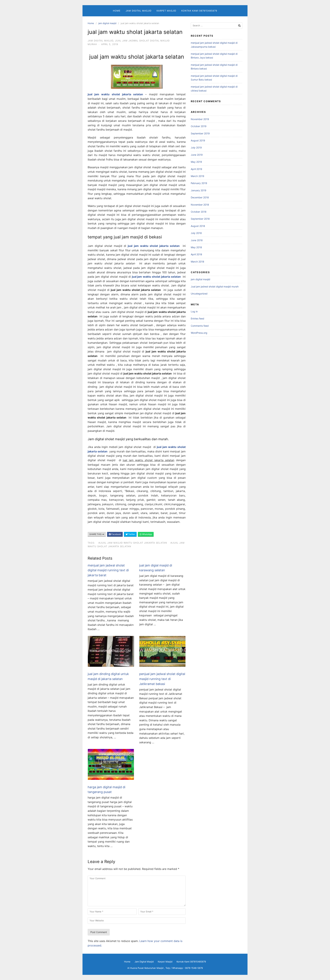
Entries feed (197, 318)
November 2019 (200, 119)
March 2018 (197, 261)
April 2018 (196, 254)
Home (116, 10)
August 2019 (198, 140)
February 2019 (199, 183)
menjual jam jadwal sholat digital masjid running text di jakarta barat (108, 570)
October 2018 (198, 211)
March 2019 (197, 176)
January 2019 (198, 190)
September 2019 (200, 133)
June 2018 (197, 240)
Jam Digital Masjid (138, 10)
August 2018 (198, 225)
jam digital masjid (107, 23)
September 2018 (200, 218)
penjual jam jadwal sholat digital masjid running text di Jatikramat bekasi (162, 679)
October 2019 (198, 126)
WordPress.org (199, 332)
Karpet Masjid (166, 10)
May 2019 (196, 161)
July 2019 (196, 147)
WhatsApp (147, 534)
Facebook (116, 534)
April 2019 (196, 169)
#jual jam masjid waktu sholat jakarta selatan (132, 542)
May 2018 (196, 247)
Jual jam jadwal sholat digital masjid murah (215, 286)
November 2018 (200, 204)
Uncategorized (199, 293)
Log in (194, 311)
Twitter (131, 534)
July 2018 (196, 233)
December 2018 (200, 197)
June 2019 (197, 154)
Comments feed (200, 325)
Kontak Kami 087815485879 (199, 10)
